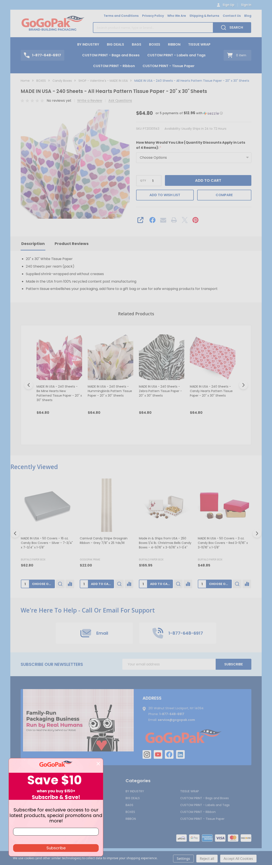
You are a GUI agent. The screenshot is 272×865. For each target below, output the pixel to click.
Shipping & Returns (204, 16)
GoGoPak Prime (90, 559)
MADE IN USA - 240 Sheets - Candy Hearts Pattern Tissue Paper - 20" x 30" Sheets (211, 391)
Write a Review (89, 100)
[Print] (174, 220)
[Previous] (28, 385)
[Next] (243, 385)
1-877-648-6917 (171, 714)
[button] (189, 113)
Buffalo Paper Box (33, 559)
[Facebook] (152, 220)
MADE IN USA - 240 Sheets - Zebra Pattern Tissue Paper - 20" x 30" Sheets (160, 391)
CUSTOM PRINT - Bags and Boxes (111, 55)
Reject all (207, 858)
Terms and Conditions (121, 16)
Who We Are (176, 16)
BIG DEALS (115, 44)
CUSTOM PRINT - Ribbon (114, 65)
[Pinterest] (195, 220)
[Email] (163, 220)
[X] (185, 220)
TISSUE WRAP (199, 44)
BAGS (136, 44)
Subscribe (233, 664)
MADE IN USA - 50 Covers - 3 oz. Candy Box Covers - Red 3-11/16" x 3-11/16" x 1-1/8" (223, 542)
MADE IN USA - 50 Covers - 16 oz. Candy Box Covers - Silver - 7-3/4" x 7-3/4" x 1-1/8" (47, 542)
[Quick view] (78, 431)
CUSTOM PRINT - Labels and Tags (176, 55)
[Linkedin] (180, 754)
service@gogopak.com (176, 720)
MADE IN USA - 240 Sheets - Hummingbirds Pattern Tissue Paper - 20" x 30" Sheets (110, 391)
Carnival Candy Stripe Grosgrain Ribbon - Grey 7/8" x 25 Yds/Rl (104, 540)
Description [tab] (33, 243)
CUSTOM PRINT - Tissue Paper (169, 65)
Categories (138, 781)
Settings (183, 858)
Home (25, 80)
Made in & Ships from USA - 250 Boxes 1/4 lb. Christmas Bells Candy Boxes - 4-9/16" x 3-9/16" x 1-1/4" (165, 542)
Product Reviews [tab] (72, 243)
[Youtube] (158, 754)
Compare (224, 194)
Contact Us (232, 16)
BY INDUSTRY (88, 44)
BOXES (154, 44)
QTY (143, 180)
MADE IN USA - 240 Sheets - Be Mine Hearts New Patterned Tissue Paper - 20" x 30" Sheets (59, 393)
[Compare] (70, 584)
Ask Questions (120, 100)
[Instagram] (147, 754)
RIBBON (174, 44)
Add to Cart (208, 180)
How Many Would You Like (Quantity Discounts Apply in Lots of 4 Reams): (190, 145)
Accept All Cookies (238, 858)
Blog (247, 16)
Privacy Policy (153, 16)
